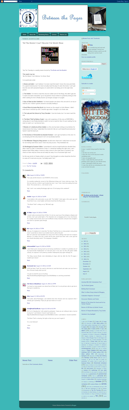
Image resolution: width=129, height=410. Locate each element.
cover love (98, 348)
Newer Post (26, 360)
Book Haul (94, 341)
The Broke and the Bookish (58, 70)
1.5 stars (89, 321)
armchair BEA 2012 (100, 330)
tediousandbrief (31, 246)
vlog (93, 393)
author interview (97, 332)
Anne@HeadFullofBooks (34, 308)
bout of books (102, 343)
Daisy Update (91, 350)
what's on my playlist (88, 396)
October (85, 266)
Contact (54, 34)
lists (84, 366)
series (104, 383)
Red (28, 228)
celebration (83, 345)
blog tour (104, 334)
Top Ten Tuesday (31, 166)
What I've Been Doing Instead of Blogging (92, 292)
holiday (91, 365)
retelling (91, 381)
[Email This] (45, 163)
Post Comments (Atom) (36, 364)
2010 (85, 259)
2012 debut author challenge (89, 325)
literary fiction (91, 366)
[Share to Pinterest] (52, 163)
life (106, 365)
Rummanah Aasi (31, 266)
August (85, 271)
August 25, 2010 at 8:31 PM (37, 296)
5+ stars (102, 329)
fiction (95, 357)
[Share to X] (48, 163)
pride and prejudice (97, 377)
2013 (85, 251)
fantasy (86, 357)
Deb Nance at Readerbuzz (34, 284)
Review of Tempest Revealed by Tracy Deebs (93, 310)
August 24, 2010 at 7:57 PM (37, 228)
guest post (102, 361)
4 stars (101, 327)
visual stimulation (85, 393)
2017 (85, 241)
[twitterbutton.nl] (87, 79)
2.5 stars (104, 321)
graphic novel (93, 361)
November (86, 264)
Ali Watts (29, 212)
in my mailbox (98, 365)
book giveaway (97, 339)
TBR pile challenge (90, 388)
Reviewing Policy (44, 34)
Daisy (30, 163)
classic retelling (101, 346)
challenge (91, 345)
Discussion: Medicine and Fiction (90, 299)
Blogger (74, 405)
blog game (97, 334)
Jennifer (29, 196)
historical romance (100, 363)
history (86, 365)
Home (24, 34)
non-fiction (87, 372)
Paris (93, 376)
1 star (83, 321)
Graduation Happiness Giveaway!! (90, 295)
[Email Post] (41, 163)
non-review (94, 372)
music (105, 368)
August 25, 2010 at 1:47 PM (49, 284)
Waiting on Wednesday (101, 393)
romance (84, 384)
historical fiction (85, 363)
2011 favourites (87, 323)
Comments (87, 94)
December (86, 261)
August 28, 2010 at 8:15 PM (48, 308)
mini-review (90, 368)
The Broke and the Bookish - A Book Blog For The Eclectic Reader (93, 196)
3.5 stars (92, 327)
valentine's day (102, 392)
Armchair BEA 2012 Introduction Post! (91, 282)
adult (83, 330)
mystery (86, 370)
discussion (101, 354)
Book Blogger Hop (91, 337)
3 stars (83, 327)
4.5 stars (84, 329)
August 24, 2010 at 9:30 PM (43, 246)
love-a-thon (97, 366)
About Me (32, 34)
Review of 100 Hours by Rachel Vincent (92, 307)
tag (102, 386)
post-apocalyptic (85, 377)
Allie (28, 175)
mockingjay (98, 368)
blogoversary (99, 336)
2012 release (102, 325)
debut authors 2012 (87, 354)
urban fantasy (93, 392)
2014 (85, 249)
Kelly (28, 296)
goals (102, 359)
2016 (85, 244)
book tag (87, 343)
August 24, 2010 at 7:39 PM (39, 212)
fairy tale (92, 355)
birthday (91, 334)
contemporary (86, 348)
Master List (63, 34)
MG (82, 368)
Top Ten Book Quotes (87, 285)
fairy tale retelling (102, 356)
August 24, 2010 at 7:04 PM (37, 175)
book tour (94, 343)
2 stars (97, 321)
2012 (85, 254)
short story (89, 386)
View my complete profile (88, 57)
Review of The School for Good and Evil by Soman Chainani (93, 303)
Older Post (73, 360)
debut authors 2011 (98, 352)
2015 (85, 246)
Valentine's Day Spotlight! (88, 314)
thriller (105, 388)
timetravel (86, 390)
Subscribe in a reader (87, 83)
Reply (28, 191)
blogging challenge (89, 336)
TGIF (99, 388)
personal (100, 376)
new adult (104, 370)
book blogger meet (102, 337)
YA (96, 395)
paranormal (93, 374)
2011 (85, 256)
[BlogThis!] (46, 163)
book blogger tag (87, 339)
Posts (85, 90)
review (98, 381)
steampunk (96, 386)
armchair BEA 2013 (86, 332)
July (84, 274)
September (86, 269)
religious (85, 381)
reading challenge (102, 379)
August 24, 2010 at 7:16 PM (39, 196)
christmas (89, 346)
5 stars (93, 329)
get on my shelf (93, 359)
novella (101, 372)
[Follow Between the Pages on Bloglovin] (89, 70)
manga (103, 366)
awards (105, 332)
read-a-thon (90, 379)
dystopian (84, 356)
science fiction (94, 384)
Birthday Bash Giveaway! (88, 289)
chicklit (97, 345)
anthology (92, 330)
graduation (84, 361)
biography (85, 334)
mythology (94, 370)
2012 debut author (98, 323)
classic (94, 346)
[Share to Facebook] (50, 163)
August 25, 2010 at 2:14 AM (43, 266)
